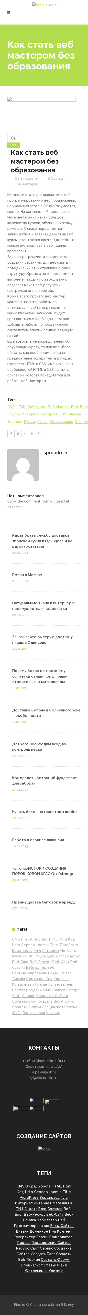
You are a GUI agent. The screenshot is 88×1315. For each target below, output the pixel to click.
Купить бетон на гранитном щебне (45, 812)
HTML (21, 407)
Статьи (57, 178)
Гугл (37, 951)
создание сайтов (52, 996)
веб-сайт (60, 962)
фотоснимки (34, 1013)
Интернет (31, 414)
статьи (70, 1007)
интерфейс (51, 414)
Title (54, 945)
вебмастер (36, 967)
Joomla (42, 945)
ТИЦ (37, 956)
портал (18, 990)
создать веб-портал (56, 1001)
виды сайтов (60, 973)
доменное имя (39, 979)
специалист (52, 1007)
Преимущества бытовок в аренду (44, 902)
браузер (72, 956)
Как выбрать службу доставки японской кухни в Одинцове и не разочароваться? (42, 541)
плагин (41, 984)
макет (42, 422)
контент (61, 979)
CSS (10, 407)
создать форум (26, 1007)
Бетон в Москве (27, 575)
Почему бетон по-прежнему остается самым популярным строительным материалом (39, 676)
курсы (29, 422)
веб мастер (59, 407)
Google (39, 939)
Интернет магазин (50, 1203)
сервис (28, 996)
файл (17, 1013)
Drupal (26, 939)
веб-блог (20, 962)
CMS (16, 939)
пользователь (60, 984)
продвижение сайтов (45, 990)
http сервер (23, 945)
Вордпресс (22, 951)
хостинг (53, 1013)
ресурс (72, 990)
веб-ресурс (40, 962)
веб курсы (37, 407)
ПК (30, 956)
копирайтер (23, 984)
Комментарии (26, 184)
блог (60, 956)
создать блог (24, 1001)
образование (61, 422)
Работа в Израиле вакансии (38, 840)
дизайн (18, 979)
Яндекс (48, 956)
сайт (16, 996)
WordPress (68, 945)
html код (67, 939)
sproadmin (29, 178)
